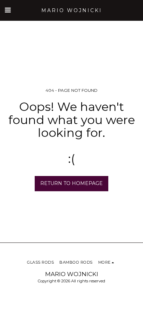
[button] (8, 10)
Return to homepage (71, 183)
